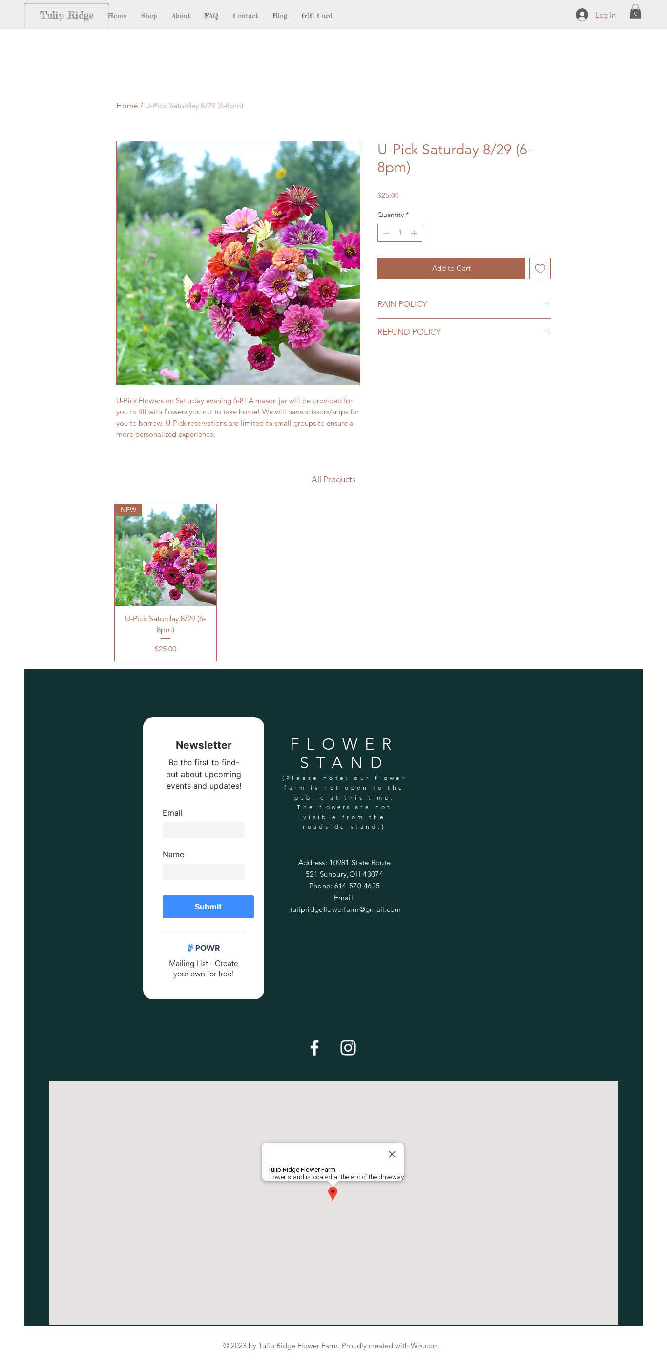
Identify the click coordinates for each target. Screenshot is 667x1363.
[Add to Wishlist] (540, 269)
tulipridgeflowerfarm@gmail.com (345, 909)
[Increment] (415, 232)
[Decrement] (385, 232)
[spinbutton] (400, 232)
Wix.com (425, 1345)
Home (127, 105)
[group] (333, 582)
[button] (635, 11)
